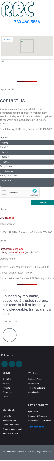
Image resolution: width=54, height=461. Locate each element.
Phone (4, 156)
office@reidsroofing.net (12, 252)
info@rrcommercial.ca (11, 249)
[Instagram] (12, 364)
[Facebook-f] (4, 364)
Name (4, 137)
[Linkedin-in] (19, 364)
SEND (42, 202)
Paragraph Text (8, 175)
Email (4, 147)
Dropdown (6, 166)
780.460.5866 (7, 218)
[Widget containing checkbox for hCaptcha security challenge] (20, 192)
